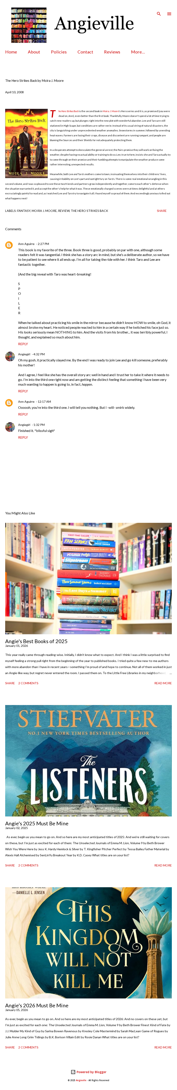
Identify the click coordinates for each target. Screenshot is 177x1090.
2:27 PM (43, 244)
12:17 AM (44, 401)
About (34, 51)
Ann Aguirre (26, 244)
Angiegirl (24, 354)
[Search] (158, 7)
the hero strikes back (89, 211)
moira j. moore (44, 211)
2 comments (28, 683)
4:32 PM (39, 354)
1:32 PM (39, 425)
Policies (59, 51)
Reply (23, 344)
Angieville (81, 1080)
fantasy (23, 211)
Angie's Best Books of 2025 (36, 641)
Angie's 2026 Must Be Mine (36, 1005)
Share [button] (162, 211)
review (64, 211)
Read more (163, 683)
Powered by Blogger (91, 1072)
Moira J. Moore (111, 111)
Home (11, 51)
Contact (85, 51)
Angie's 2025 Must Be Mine (36, 823)
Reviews (112, 51)
